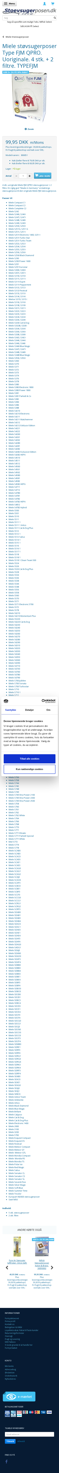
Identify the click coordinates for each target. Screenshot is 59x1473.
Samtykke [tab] (10, 710)
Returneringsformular (14, 1333)
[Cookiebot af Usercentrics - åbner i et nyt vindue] (42, 701)
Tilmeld (10, 1441)
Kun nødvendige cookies (29, 769)
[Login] (44, 3)
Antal (9, 175)
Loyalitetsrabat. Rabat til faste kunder (21, 1330)
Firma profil (10, 1321)
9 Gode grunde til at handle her (19, 1345)
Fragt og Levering (12, 1339)
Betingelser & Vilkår (13, 1327)
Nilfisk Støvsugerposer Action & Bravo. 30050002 (42, 1264)
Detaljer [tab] (29, 710)
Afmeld (21, 1441)
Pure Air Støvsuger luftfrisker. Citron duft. (17, 1261)
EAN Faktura (10, 1342)
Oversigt (8, 1336)
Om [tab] (48, 710)
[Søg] (55, 17)
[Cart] (53, 3)
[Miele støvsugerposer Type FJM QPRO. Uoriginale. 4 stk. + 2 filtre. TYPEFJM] (29, 96)
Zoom (31, 129)
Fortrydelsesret (12, 1318)
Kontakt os (9, 1324)
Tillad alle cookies (29, 758)
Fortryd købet (11, 1348)
